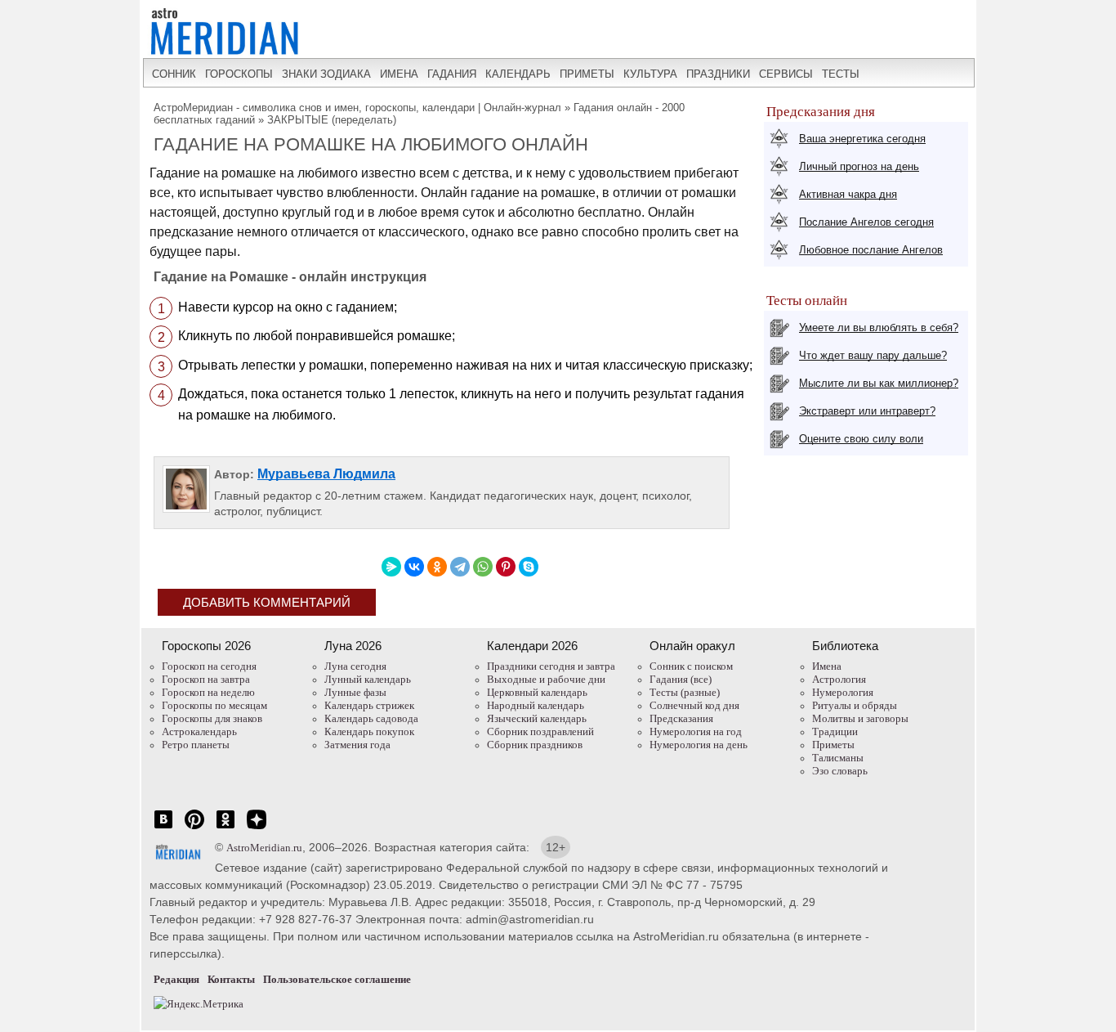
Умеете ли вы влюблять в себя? (878, 327)
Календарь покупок (369, 731)
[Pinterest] (506, 567)
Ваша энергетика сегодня (862, 138)
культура (650, 74)
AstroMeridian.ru (264, 847)
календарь (518, 74)
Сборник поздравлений (540, 731)
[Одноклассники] (437, 567)
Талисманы (838, 758)
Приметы (833, 744)
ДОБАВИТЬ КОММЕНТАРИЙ (266, 602)
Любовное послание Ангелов (871, 250)
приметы (587, 74)
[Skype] (528, 567)
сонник (174, 74)
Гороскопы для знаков (212, 718)
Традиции (835, 731)
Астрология (839, 679)
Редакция (176, 979)
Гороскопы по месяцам (214, 705)
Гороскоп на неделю (208, 692)
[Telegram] (460, 567)
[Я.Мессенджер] (391, 567)
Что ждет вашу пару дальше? (873, 355)
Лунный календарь (367, 679)
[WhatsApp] (483, 567)
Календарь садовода (371, 718)
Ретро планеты (196, 744)
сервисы (786, 74)
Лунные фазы (355, 692)
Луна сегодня (355, 666)
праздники (718, 74)
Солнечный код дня (694, 705)
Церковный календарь (537, 692)
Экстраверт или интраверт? (867, 411)
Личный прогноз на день (859, 166)
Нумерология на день (699, 744)
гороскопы (239, 74)
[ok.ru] (225, 828)
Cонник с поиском (691, 666)
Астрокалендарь (199, 731)
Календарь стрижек (369, 705)
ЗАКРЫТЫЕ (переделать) (331, 120)
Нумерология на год (696, 731)
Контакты (231, 979)
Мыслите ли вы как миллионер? (878, 383)
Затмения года (357, 744)
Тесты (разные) (685, 692)
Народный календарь (535, 705)
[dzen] (256, 828)
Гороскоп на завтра (206, 679)
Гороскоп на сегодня (209, 666)
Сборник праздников (535, 744)
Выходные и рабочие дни (546, 679)
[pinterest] (194, 828)
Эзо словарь (840, 771)
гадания (451, 74)
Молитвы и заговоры (860, 718)
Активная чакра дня (848, 194)
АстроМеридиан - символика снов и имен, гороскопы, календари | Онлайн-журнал (357, 107)
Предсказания (681, 718)
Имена (826, 666)
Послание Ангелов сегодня (866, 222)
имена (399, 74)
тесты (840, 74)
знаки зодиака (326, 74)
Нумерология (842, 692)
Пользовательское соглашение (337, 979)
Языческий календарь (537, 718)
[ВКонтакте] (414, 567)
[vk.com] (163, 828)
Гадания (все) (681, 679)
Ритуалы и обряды (854, 705)
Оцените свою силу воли (861, 439)
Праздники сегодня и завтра (551, 666)
